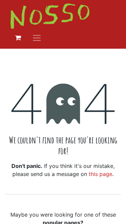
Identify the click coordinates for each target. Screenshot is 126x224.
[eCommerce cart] (18, 38)
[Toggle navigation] (37, 38)
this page (100, 174)
